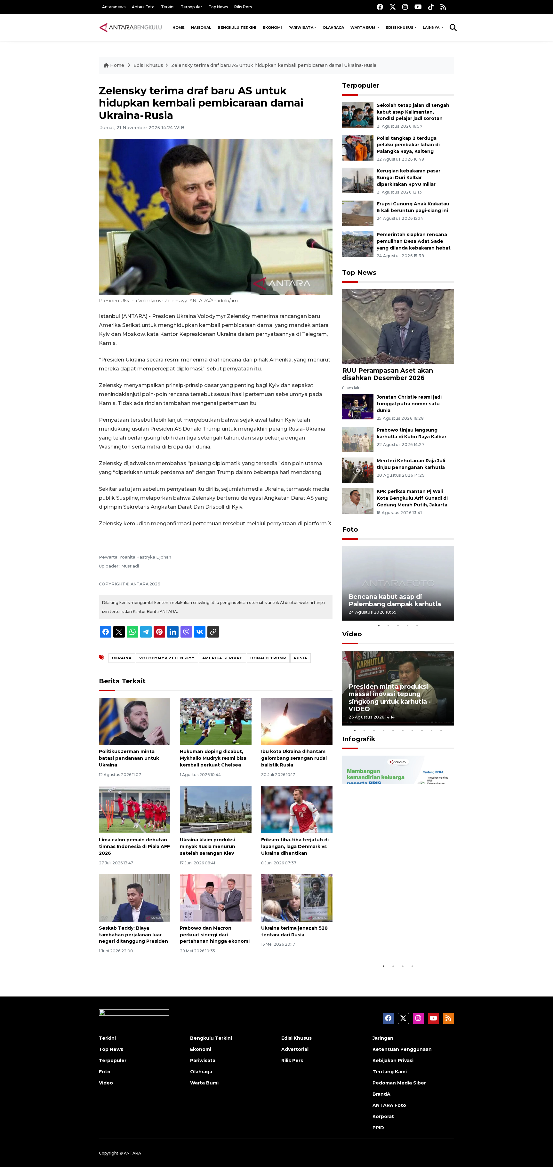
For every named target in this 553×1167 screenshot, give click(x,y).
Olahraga (333, 27)
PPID (378, 1128)
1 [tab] (379, 625)
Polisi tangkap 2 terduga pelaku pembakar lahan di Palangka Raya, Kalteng (408, 145)
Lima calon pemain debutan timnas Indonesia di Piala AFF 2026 (134, 846)
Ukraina (122, 658)
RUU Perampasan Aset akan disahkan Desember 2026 (387, 374)
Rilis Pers (243, 6)
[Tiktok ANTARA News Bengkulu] (431, 7)
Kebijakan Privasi (393, 1060)
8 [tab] (422, 730)
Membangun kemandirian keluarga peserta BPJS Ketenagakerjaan (390, 936)
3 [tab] (398, 625)
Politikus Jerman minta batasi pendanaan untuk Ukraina (129, 758)
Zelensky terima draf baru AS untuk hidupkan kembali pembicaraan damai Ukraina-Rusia (273, 65)
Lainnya (431, 27)
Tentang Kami (390, 1072)
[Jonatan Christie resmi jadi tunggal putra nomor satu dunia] (357, 406)
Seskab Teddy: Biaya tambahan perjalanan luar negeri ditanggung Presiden (133, 934)
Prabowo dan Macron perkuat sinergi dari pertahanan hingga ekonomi (215, 934)
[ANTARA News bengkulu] (131, 27)
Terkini (167, 6)
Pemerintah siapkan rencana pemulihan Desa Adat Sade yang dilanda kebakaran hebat (414, 241)
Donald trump (268, 658)
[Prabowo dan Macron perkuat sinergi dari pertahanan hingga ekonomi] (215, 897)
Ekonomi (272, 27)
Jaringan (383, 1038)
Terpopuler (191, 6)
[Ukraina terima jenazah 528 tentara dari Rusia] (297, 897)
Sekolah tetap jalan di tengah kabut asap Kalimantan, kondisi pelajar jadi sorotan (413, 112)
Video (352, 634)
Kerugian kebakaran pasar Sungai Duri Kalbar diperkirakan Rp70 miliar (408, 177)
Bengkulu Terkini (237, 27)
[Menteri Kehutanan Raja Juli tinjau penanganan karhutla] (357, 470)
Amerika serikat (222, 658)
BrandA (381, 1094)
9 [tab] (432, 730)
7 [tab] (412, 730)
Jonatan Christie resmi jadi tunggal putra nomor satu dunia (409, 403)
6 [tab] (403, 730)
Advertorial (295, 1049)
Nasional (201, 27)
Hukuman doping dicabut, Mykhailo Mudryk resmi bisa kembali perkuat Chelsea (213, 758)
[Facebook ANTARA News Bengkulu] (380, 7)
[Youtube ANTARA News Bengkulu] (418, 7)
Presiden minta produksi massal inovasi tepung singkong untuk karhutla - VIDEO (390, 697)
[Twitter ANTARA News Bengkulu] (392, 7)
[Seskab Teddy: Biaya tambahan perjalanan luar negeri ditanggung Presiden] (134, 897)
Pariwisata (300, 27)
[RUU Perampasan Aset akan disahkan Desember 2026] (398, 326)
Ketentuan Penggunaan (402, 1049)
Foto (350, 529)
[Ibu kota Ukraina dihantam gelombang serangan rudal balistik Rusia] (297, 721)
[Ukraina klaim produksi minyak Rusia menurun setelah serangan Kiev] (215, 809)
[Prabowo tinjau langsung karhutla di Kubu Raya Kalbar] (357, 439)
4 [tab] (408, 625)
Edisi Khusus (399, 27)
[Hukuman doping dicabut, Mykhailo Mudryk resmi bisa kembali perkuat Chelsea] (215, 721)
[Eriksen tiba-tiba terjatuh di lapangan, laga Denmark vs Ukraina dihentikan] (297, 809)
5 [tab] (417, 625)
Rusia (300, 658)
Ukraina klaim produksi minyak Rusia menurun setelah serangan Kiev (207, 846)
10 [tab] (441, 730)
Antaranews (113, 6)
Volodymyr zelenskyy (167, 658)
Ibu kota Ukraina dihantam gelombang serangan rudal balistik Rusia (294, 758)
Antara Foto (143, 6)
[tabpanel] (398, 583)
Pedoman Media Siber (399, 1083)
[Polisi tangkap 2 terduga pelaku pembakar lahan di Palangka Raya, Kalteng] (357, 147)
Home (178, 27)
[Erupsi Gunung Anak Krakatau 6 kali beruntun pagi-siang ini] (357, 213)
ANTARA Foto (389, 1105)
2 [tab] (388, 625)
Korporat (383, 1116)
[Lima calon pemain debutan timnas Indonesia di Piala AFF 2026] (134, 809)
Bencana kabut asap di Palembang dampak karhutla (395, 600)
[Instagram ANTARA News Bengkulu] (405, 7)
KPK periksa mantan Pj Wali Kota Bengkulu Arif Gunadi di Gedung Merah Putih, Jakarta (412, 498)
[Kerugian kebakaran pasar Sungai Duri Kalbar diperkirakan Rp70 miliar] (357, 180)
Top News (218, 6)
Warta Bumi (363, 27)
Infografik (358, 739)
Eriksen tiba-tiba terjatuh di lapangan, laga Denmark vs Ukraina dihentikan (295, 846)
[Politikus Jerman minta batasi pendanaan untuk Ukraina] (134, 721)
